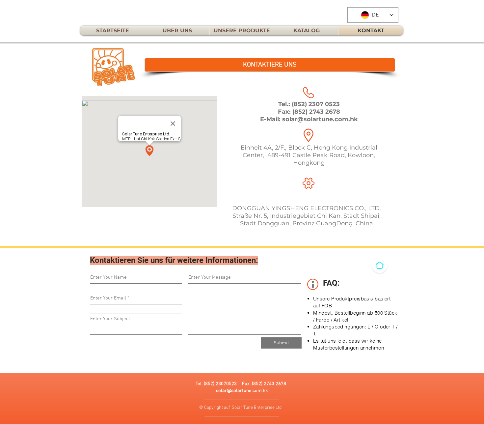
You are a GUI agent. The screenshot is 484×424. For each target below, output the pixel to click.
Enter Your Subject (110, 319)
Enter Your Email (108, 298)
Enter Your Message (209, 277)
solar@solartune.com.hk (320, 119)
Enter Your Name (108, 277)
